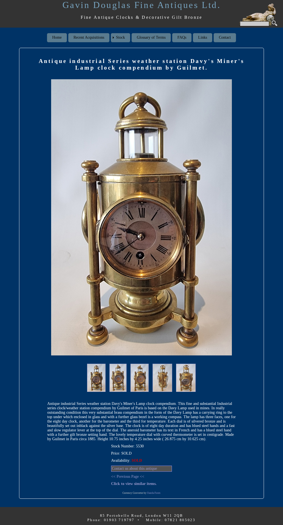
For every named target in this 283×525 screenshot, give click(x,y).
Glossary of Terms (151, 37)
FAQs (181, 37)
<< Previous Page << (127, 476)
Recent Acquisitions (89, 37)
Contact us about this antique (134, 468)
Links (202, 37)
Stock (120, 37)
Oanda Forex (154, 493)
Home (57, 37)
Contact (225, 37)
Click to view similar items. (134, 484)
